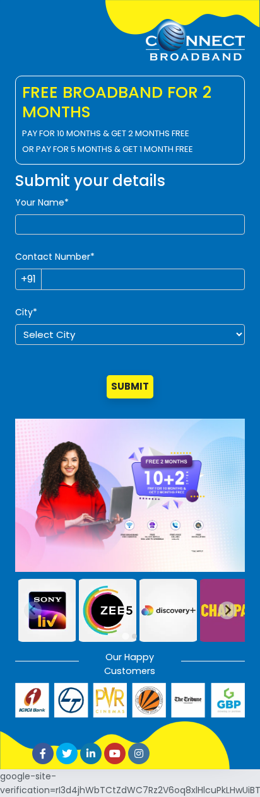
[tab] (125, 635)
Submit (130, 386)
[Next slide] (227, 610)
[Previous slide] (33, 610)
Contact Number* (55, 256)
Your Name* (42, 202)
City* (26, 312)
